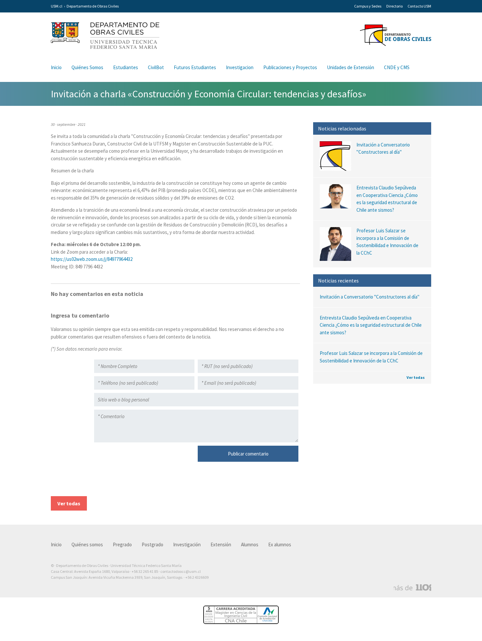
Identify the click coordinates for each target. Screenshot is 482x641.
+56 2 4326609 (197, 577)
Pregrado (122, 544)
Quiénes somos (87, 544)
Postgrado (152, 544)
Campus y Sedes (367, 6)
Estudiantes (125, 67)
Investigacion (239, 67)
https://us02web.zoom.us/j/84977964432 (91, 259)
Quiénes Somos (87, 67)
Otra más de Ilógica (412, 587)
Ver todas (416, 377)
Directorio (394, 6)
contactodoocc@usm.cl (180, 571)
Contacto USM (419, 6)
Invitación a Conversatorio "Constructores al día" (369, 297)
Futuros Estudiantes (195, 67)
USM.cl (56, 6)
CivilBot (156, 67)
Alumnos (249, 544)
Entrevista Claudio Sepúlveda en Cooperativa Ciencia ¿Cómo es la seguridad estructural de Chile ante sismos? (371, 325)
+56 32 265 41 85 (144, 571)
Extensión (221, 544)
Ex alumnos (279, 544)
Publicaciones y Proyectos (290, 67)
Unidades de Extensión (350, 67)
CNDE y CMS (397, 67)
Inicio (56, 67)
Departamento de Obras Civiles (93, 6)
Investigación (187, 544)
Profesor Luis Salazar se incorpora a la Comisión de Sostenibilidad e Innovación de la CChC (371, 357)
